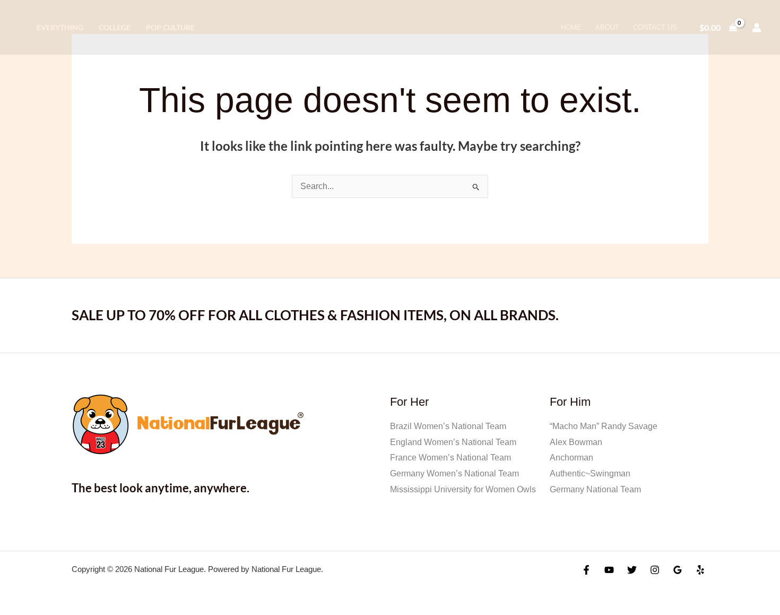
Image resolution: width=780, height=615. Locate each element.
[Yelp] (700, 570)
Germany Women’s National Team (454, 473)
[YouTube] (609, 570)
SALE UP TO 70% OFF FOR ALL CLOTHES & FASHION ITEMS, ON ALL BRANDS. (315, 314)
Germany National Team (595, 489)
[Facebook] (586, 570)
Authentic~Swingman (590, 473)
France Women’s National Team (450, 457)
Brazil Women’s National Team (448, 426)
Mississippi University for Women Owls (463, 489)
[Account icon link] (756, 27)
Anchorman (571, 457)
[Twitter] (632, 570)
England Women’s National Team (453, 442)
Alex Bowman (576, 442)
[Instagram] (655, 570)
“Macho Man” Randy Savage (603, 426)
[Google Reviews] (677, 570)
